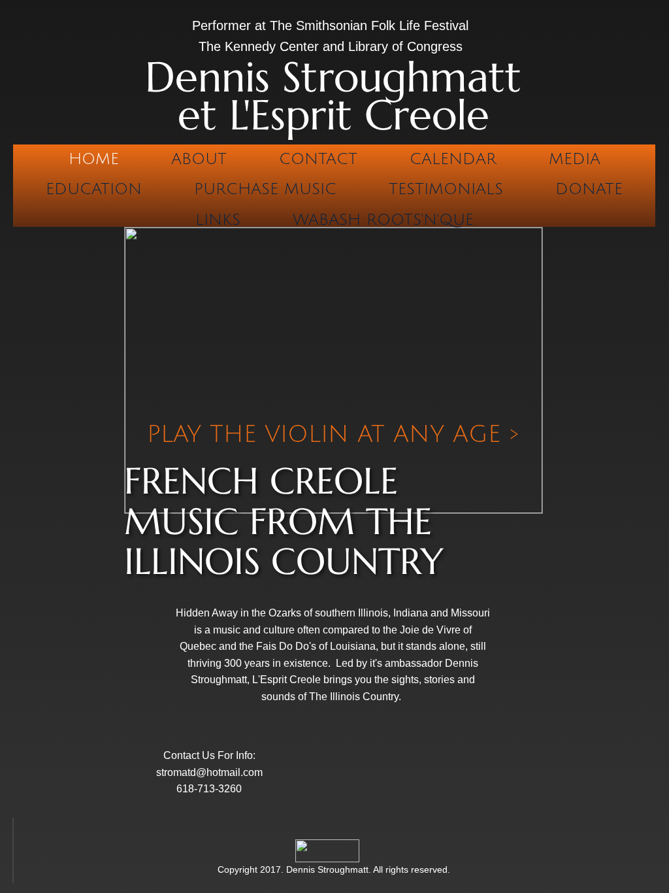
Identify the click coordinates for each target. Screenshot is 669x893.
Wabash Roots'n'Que (383, 219)
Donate (589, 188)
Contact (318, 158)
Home (94, 158)
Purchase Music (265, 188)
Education (94, 188)
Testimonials (446, 188)
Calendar (453, 158)
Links (217, 219)
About (199, 158)
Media (574, 158)
